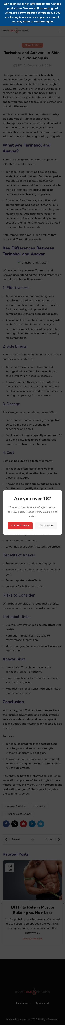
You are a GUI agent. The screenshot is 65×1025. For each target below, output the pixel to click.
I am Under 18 (46, 525)
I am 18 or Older (20, 525)
